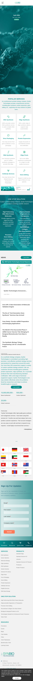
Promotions (4, 626)
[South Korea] (24, 464)
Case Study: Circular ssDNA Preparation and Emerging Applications (15, 322)
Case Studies (4, 634)
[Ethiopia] (13, 457)
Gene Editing (4, 580)
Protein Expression (5, 582)
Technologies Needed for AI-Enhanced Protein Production (15, 614)
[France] (13, 450)
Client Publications (5, 639)
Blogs (2, 631)
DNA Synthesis (4, 555)
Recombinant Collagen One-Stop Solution (11, 608)
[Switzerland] (24, 450)
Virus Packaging (5, 577)
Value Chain (4, 617)
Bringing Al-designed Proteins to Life (10, 611)
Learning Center (5, 645)
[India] (13, 464)
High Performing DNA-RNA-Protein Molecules (12, 600)
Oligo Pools (4, 574)
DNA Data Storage (5, 591)
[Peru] (13, 472)
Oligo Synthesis (5, 563)
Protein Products (20, 567)
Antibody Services (5, 585)
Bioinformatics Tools (6, 642)
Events (2, 628)
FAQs (2, 637)
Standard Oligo (20, 553)
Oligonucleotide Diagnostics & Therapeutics (11, 603)
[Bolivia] (24, 472)
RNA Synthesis (4, 566)
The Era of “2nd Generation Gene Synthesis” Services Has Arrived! (13, 314)
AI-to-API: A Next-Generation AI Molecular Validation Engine (16, 306)
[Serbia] (24, 457)
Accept (17, 678)
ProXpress (18, 564)
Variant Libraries (5, 569)
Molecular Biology (5, 560)
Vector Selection (5, 557)
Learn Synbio (16, 387)
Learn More (26, 257)
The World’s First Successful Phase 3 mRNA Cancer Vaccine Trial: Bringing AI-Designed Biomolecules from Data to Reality (15, 333)
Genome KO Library (6, 571)
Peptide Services (5, 588)
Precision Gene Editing (6, 605)
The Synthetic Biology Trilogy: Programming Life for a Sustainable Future (14, 344)
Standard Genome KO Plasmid (23, 562)
